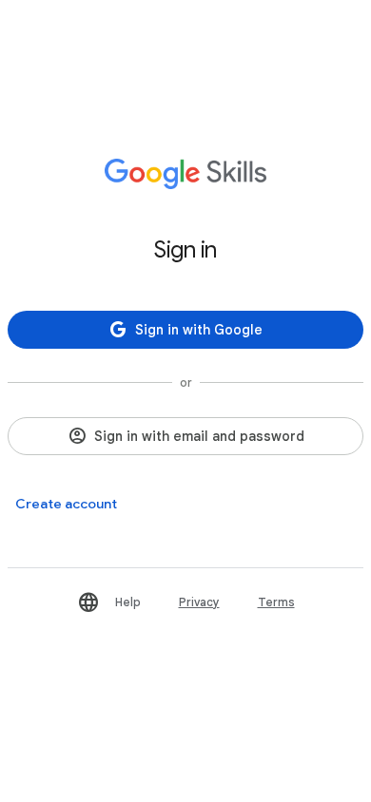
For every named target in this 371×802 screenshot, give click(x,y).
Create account (66, 503)
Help (128, 602)
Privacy (199, 602)
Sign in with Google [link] (199, 329)
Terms (276, 602)
